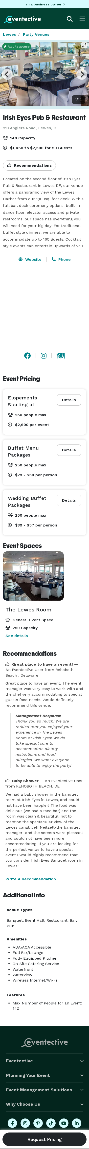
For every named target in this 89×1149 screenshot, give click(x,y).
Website (33, 259)
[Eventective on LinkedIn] (76, 1123)
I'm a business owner (43, 4)
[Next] (81, 74)
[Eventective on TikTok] (51, 1123)
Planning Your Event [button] (28, 1075)
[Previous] (7, 74)
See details (16, 635)
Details (69, 399)
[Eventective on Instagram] (25, 1123)
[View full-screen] (84, 45)
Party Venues (36, 34)
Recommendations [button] (32, 165)
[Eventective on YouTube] (63, 1123)
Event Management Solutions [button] (39, 1089)
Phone (64, 259)
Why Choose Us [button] (23, 1104)
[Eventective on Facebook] (12, 1123)
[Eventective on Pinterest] (38, 1123)
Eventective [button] (19, 1060)
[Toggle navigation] (82, 18)
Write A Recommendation (30, 879)
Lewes (9, 34)
